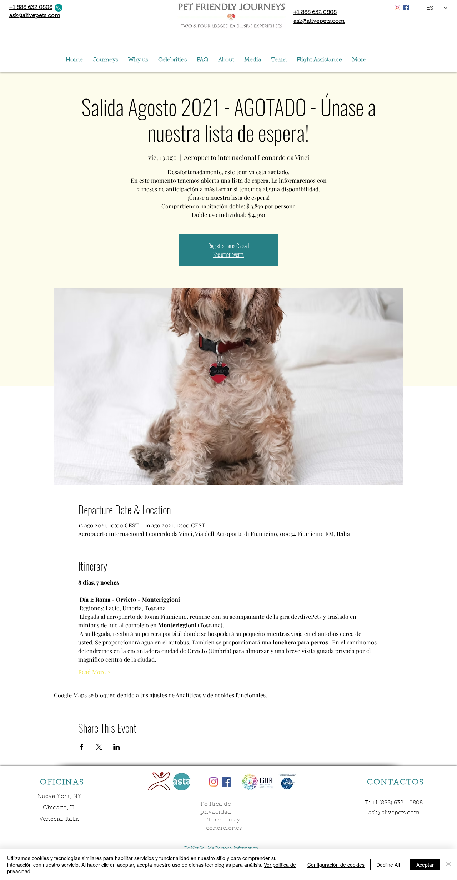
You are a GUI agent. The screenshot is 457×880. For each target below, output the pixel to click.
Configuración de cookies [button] (336, 864)
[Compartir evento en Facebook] (81, 747)
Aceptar (425, 864)
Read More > (94, 672)
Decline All (388, 864)
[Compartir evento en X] (99, 747)
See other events (228, 254)
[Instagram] (397, 7)
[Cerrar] (448, 864)
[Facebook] (406, 7)
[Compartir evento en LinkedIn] (116, 747)
